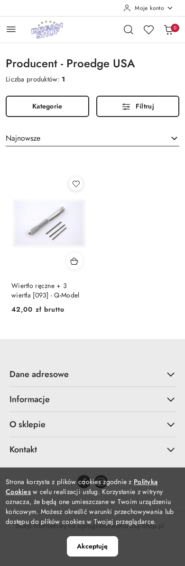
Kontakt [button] (23, 449)
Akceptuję (92, 546)
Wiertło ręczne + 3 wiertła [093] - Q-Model (45, 290)
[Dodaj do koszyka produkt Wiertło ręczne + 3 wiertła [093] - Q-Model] (74, 261)
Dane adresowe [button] (39, 374)
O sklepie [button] (27, 424)
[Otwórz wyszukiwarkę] (128, 29)
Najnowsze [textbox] (23, 138)
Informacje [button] (29, 399)
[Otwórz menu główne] (11, 29)
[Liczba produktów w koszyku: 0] (168, 29)
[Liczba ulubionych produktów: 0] (148, 29)
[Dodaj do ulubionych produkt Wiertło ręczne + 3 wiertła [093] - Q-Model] (76, 184)
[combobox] (92, 138)
